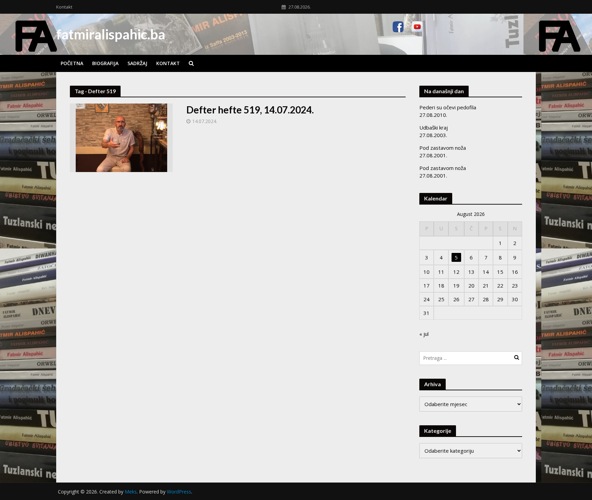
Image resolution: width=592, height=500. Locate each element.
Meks (131, 491)
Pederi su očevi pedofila (447, 107)
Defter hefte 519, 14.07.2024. (250, 109)
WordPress (179, 491)
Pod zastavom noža (442, 147)
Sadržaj (137, 63)
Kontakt (64, 7)
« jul (424, 333)
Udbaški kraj (433, 127)
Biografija (105, 63)
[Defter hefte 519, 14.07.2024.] (121, 137)
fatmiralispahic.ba (110, 34)
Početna (72, 63)
